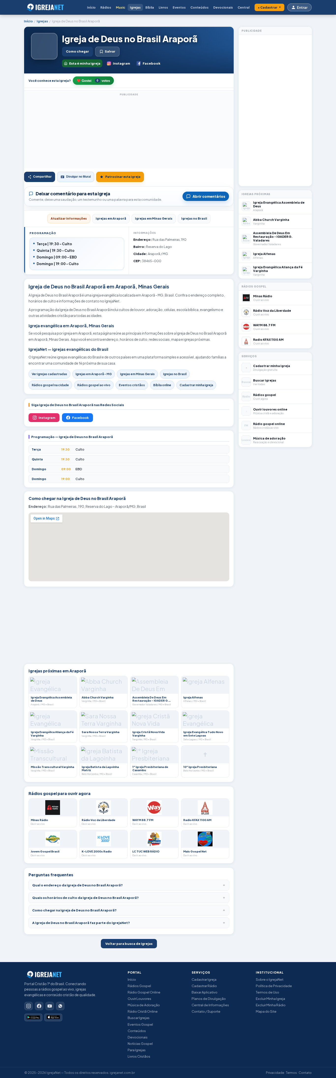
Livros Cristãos (139, 1056)
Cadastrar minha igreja (196, 385)
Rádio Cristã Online (143, 1011)
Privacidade (275, 1073)
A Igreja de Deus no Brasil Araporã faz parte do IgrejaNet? (81, 923)
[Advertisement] (129, 131)
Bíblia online (162, 385)
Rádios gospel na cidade (50, 385)
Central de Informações (210, 1005)
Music (120, 7)
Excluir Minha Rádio (271, 1005)
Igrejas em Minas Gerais (153, 218)
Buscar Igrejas (139, 1018)
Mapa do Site (266, 1011)
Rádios (105, 7)
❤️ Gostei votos (93, 81)
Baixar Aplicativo (204, 992)
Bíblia (149, 7)
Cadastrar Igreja (204, 979)
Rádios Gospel (139, 986)
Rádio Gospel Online (144, 992)
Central (243, 7)
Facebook (151, 63)
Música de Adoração (144, 1005)
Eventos (179, 7)
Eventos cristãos (132, 385)
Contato (305, 1073)
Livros (163, 7)
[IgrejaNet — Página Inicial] (46, 7)
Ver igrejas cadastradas (49, 374)
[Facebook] (39, 1006)
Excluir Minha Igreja (270, 998)
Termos (291, 1073)
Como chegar (77, 51)
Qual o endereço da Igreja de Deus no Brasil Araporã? (77, 885)
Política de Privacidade (274, 986)
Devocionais (223, 7)
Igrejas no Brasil (194, 218)
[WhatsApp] (60, 1006)
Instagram (121, 63)
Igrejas (135, 7)
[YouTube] (50, 1006)
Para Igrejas (137, 1050)
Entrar (302, 7)
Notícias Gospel (140, 1043)
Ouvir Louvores (139, 998)
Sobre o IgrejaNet (269, 979)
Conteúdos (199, 7)
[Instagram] (28, 1006)
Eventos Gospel (140, 1024)
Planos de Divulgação (209, 998)
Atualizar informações (69, 218)
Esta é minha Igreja (84, 63)
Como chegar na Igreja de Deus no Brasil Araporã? (74, 910)
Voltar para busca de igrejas (129, 944)
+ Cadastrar (269, 7)
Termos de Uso (267, 992)
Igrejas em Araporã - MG (94, 374)
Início (91, 7)
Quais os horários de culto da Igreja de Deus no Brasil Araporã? (85, 898)
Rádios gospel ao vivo (93, 385)
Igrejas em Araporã (111, 218)
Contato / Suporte (206, 1011)
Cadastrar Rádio (204, 986)
